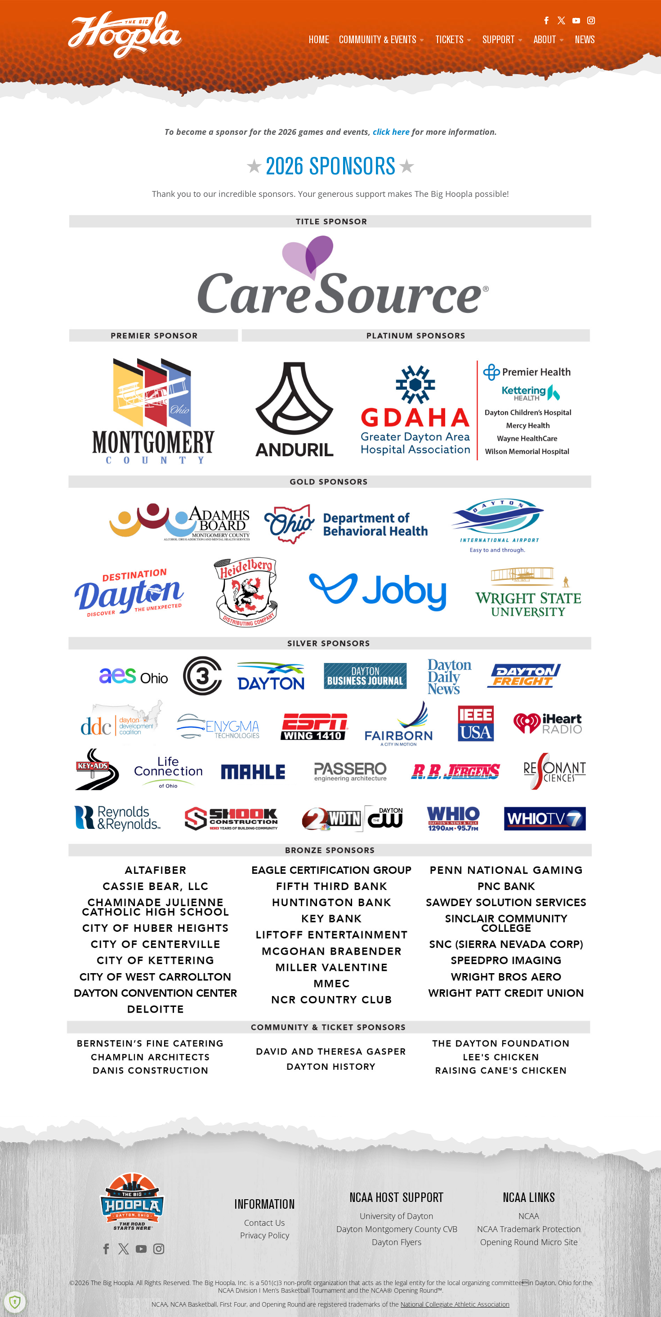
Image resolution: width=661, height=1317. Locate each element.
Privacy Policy (264, 1235)
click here (391, 131)
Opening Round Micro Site (529, 1242)
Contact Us (264, 1222)
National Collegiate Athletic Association (455, 1304)
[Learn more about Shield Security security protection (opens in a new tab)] (15, 1302)
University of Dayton (396, 1215)
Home (319, 41)
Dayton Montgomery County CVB (396, 1229)
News (585, 41)
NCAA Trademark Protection (529, 1229)
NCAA (528, 1215)
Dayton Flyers (396, 1242)
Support (498, 41)
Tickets (449, 41)
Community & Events (377, 41)
